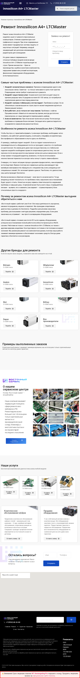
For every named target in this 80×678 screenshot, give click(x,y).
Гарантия (22, 626)
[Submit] (71, 620)
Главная (7, 626)
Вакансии (29, 626)
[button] (20, 3)
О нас (15, 629)
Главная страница (7, 19)
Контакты (21, 629)
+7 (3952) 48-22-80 (59, 3)
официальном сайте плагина (44, 676)
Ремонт (13, 626)
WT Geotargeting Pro (40, 673)
